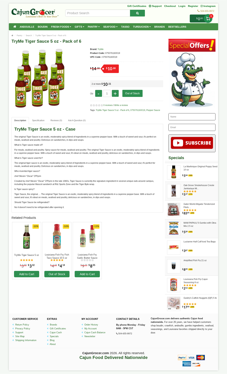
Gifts (79, 26)
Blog (51, 340)
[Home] (15, 26)
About (52, 344)
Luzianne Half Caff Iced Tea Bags (200, 241)
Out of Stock (132, 93)
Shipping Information (25, 340)
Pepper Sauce (153, 110)
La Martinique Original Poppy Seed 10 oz (200, 168)
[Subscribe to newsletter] (191, 143)
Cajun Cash (55, 332)
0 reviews (108, 105)
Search (29, 35)
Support (19, 332)
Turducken (141, 26)
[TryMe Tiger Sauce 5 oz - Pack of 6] (43, 107)
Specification (38, 120)
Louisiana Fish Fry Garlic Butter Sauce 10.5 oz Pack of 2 (87, 256)
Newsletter (89, 336)
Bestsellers (177, 26)
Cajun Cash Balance (94, 332)
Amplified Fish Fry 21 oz (195, 260)
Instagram (209, 6)
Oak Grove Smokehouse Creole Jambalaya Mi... (199, 187)
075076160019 (137, 110)
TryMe (101, 49)
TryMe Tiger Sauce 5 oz (26, 255)
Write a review (121, 105)
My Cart (208, 18)
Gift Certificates (136, 6)
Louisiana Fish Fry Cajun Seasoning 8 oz (196, 281)
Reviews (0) (56, 120)
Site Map (19, 336)
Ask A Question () (77, 120)
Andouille (27, 26)
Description (20, 120)
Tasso (125, 26)
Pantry (93, 26)
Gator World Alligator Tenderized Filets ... (199, 206)
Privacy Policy (22, 328)
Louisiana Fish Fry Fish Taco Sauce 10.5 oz (57, 256)
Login (182, 6)
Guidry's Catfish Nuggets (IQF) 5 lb (200, 298)
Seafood (109, 26)
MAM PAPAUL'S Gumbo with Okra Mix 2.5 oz (200, 224)
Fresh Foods (60, 26)
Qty (91, 93)
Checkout (170, 6)
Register (193, 6)
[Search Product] (137, 13)
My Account (90, 328)
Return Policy (22, 324)
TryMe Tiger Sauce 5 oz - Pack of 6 (50, 35)
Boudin (43, 26)
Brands (159, 26)
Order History (91, 324)
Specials (54, 336)
